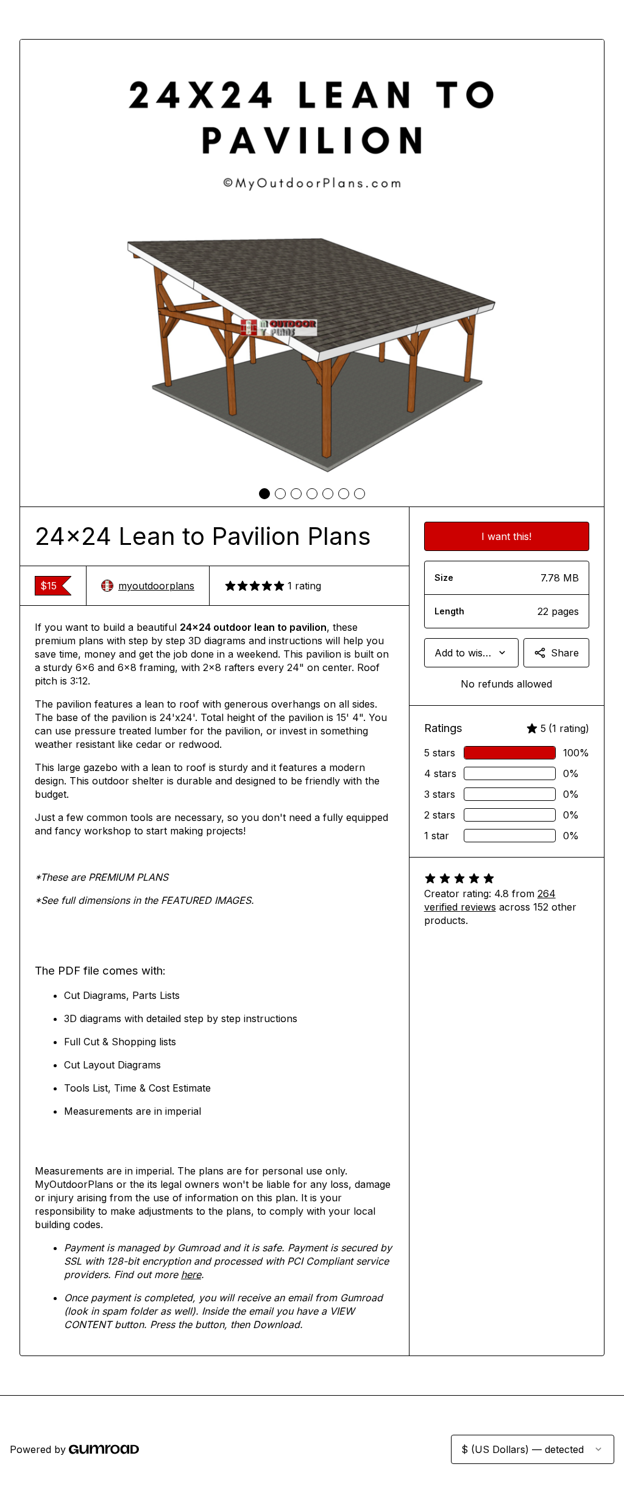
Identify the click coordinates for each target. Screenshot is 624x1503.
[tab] (264, 493)
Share (565, 653)
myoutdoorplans (156, 586)
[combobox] (471, 652)
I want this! (506, 536)
